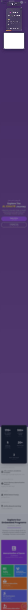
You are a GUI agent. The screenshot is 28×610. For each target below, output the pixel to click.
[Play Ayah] (10, 12)
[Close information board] (21, 8)
